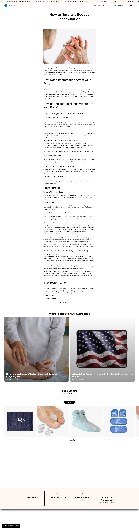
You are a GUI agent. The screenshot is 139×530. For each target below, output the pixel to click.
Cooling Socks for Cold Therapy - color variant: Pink (73, 440)
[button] (101, 5)
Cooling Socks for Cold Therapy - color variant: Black (74, 440)
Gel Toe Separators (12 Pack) (43, 439)
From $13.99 (20, 438)
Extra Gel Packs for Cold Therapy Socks (111, 439)
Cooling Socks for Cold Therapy (77, 439)
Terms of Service (75, 510)
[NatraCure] (10, 5)
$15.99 (125, 438)
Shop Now (69, 402)
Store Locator (74, 512)
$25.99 (88, 438)
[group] (69, 423)
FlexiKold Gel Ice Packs (9, 439)
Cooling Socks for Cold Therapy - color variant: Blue (71, 440)
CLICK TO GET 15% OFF (11, 526)
